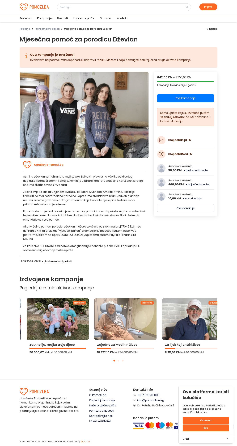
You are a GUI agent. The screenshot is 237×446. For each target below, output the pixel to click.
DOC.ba (85, 441)
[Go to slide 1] (114, 360)
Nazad (213, 29)
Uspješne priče (83, 18)
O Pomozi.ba (97, 395)
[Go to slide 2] (118, 360)
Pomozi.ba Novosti (101, 411)
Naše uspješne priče (102, 405)
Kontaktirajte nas (101, 416)
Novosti (62, 18)
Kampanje (44, 18)
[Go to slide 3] (123, 360)
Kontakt (122, 18)
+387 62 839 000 (148, 395)
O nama (105, 18)
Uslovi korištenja (100, 421)
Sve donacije (186, 208)
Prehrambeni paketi (47, 29)
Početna (26, 18)
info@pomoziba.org (150, 400)
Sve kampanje (186, 98)
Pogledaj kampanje (102, 400)
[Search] (187, 7)
